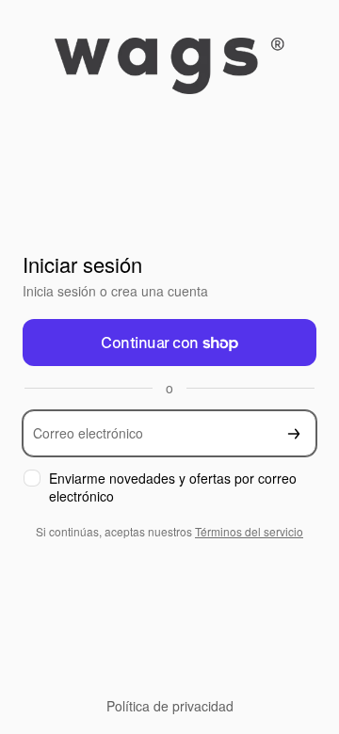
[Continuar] (294, 433)
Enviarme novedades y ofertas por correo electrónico (173, 487)
